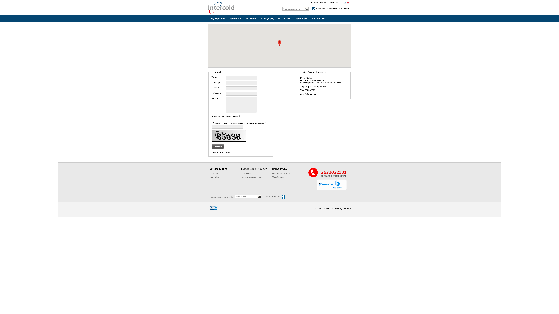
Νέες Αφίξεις (284, 18)
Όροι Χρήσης (278, 177)
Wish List (334, 2)
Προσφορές (301, 18)
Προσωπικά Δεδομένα (282, 173)
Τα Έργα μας (267, 18)
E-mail (215, 87)
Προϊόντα (234, 18)
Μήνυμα (215, 98)
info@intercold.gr (308, 94)
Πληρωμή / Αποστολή (251, 177)
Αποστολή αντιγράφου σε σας (225, 116)
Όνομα (215, 77)
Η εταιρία (214, 173)
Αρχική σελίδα (217, 18)
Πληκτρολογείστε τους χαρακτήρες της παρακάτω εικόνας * (238, 123)
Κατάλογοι (251, 18)
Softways (347, 209)
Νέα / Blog (214, 177)
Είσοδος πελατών (319, 2)
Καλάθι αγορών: (332, 9)
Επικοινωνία (318, 18)
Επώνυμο (217, 82)
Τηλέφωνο (216, 93)
